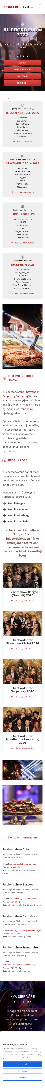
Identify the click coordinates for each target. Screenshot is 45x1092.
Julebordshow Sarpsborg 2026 (22, 689)
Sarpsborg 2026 (22, 214)
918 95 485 (15, 867)
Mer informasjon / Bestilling (22, 601)
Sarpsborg (22, 396)
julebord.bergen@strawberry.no (24, 899)
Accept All (22, 1064)
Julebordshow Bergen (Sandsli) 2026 (22, 593)
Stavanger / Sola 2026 (22, 163)
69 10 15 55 (15, 933)
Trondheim (26, 409)
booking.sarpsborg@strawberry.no (26, 930)
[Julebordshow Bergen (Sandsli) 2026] (22, 575)
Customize (22, 1071)
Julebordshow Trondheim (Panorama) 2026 (23, 739)
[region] (22, 1061)
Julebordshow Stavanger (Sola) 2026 (22, 641)
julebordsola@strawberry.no (23, 864)
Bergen (6, 396)
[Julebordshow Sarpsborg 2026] (22, 671)
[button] (22, 141)
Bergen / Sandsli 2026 (22, 113)
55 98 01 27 (16, 902)
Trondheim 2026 (22, 264)
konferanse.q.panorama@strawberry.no (20, 965)
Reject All (22, 1078)
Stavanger (32, 392)
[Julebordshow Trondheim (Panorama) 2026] (22, 719)
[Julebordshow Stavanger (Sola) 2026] (22, 623)
